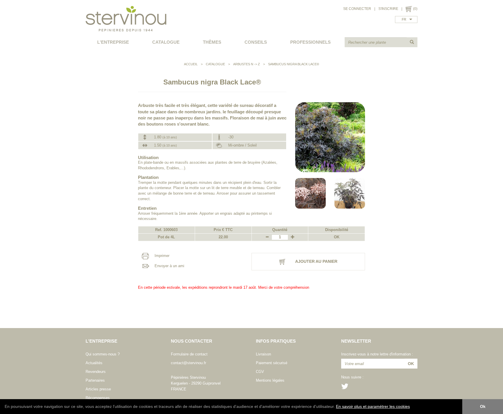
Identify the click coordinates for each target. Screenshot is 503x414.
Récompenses (98, 398)
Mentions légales (270, 380)
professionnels (310, 42)
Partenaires (95, 380)
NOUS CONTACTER (191, 341)
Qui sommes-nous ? (103, 354)
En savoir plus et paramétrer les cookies (373, 406)
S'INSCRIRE (388, 9)
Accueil (191, 64)
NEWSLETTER (356, 341)
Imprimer (161, 255)
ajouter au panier (315, 261)
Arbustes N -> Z (246, 64)
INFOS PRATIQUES (276, 341)
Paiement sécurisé (271, 363)
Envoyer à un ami (168, 266)
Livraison (263, 354)
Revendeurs (96, 371)
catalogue (166, 42)
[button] (412, 407)
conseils (256, 42)
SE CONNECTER (357, 9)
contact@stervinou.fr (188, 363)
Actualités (94, 363)
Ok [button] (483, 406)
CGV (260, 371)
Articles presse (98, 389)
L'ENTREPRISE (113, 42)
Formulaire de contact (189, 354)
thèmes (212, 42)
